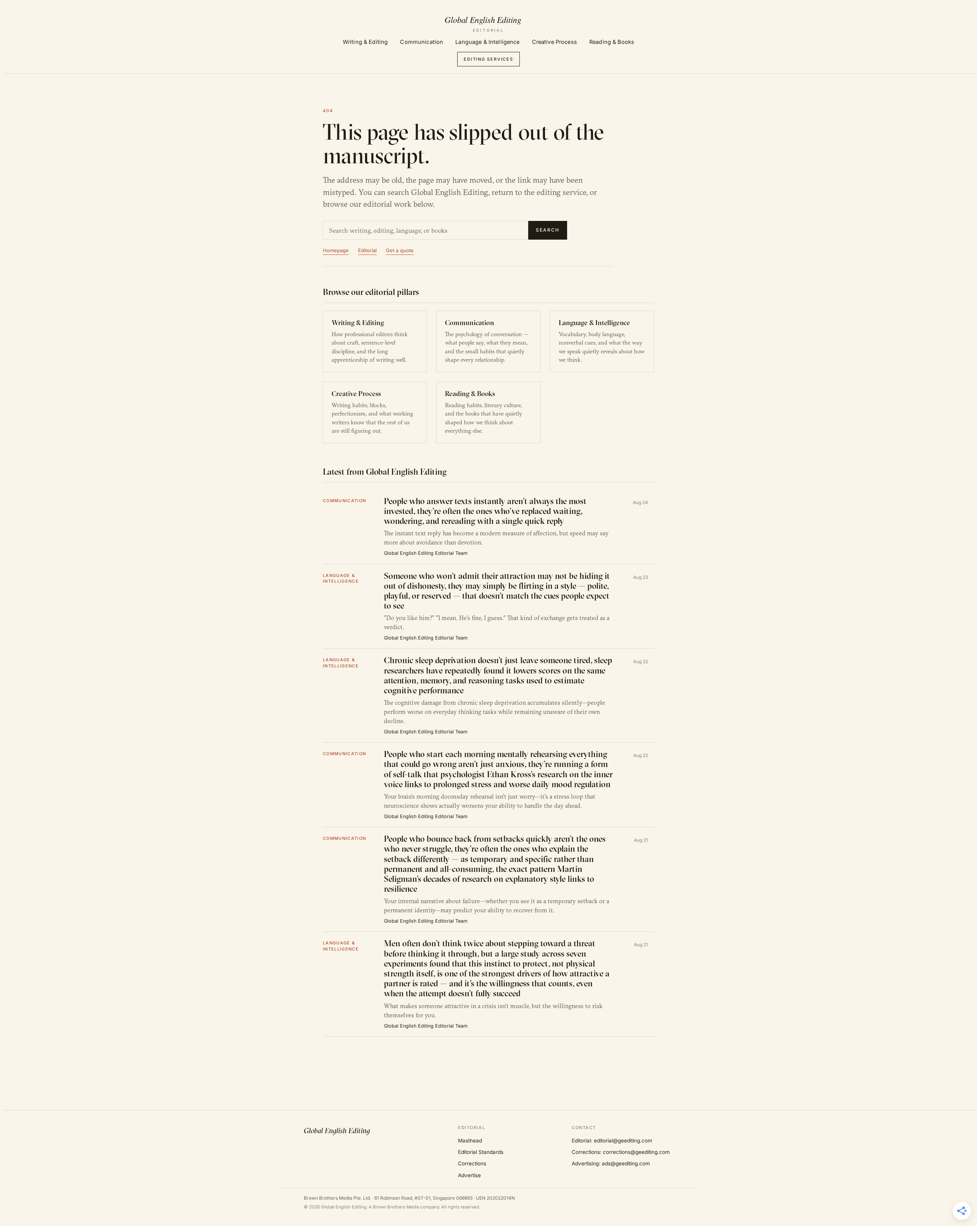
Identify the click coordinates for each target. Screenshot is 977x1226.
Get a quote (400, 250)
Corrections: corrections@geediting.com (621, 1152)
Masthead (470, 1140)
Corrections (472, 1163)
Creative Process (554, 42)
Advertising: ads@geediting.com (611, 1163)
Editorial (367, 250)
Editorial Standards (480, 1152)
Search (547, 230)
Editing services (488, 59)
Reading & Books (611, 42)
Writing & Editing (365, 42)
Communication (421, 42)
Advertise (469, 1175)
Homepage (336, 250)
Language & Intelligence (487, 42)
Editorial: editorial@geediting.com (612, 1140)
